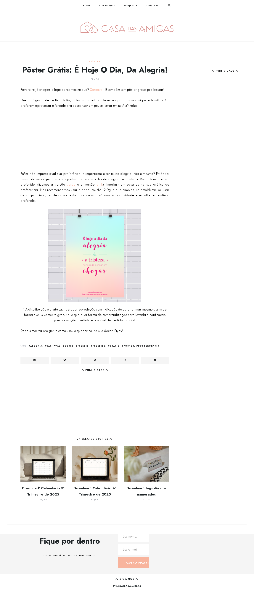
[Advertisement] (94, 140)
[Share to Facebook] (34, 360)
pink (100, 184)
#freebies (98, 345)
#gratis (113, 345)
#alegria (35, 345)
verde (71, 184)
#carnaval (52, 345)
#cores (68, 345)
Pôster (95, 61)
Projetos (130, 5)
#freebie (82, 345)
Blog (87, 5)
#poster (128, 345)
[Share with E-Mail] (155, 360)
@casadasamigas (127, 586)
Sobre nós (107, 5)
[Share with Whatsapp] (125, 360)
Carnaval (97, 89)
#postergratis (147, 345)
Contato (153, 5)
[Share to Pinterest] (95, 360)
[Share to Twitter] (65, 360)
